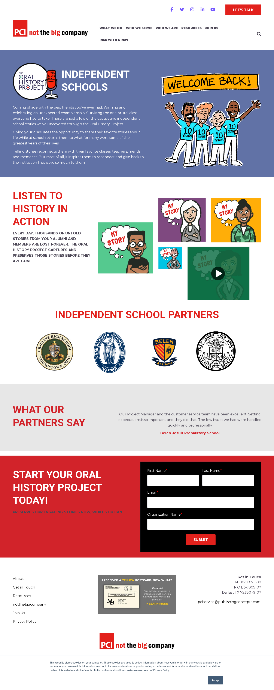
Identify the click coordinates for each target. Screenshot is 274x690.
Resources (191, 28)
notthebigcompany (29, 604)
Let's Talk (243, 10)
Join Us (211, 28)
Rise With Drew (114, 39)
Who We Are (167, 28)
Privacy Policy (24, 621)
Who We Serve (139, 28)
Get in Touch (24, 587)
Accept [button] (215, 680)
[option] (190, 416)
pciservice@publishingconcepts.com (229, 602)
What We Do (111, 28)
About (18, 579)
